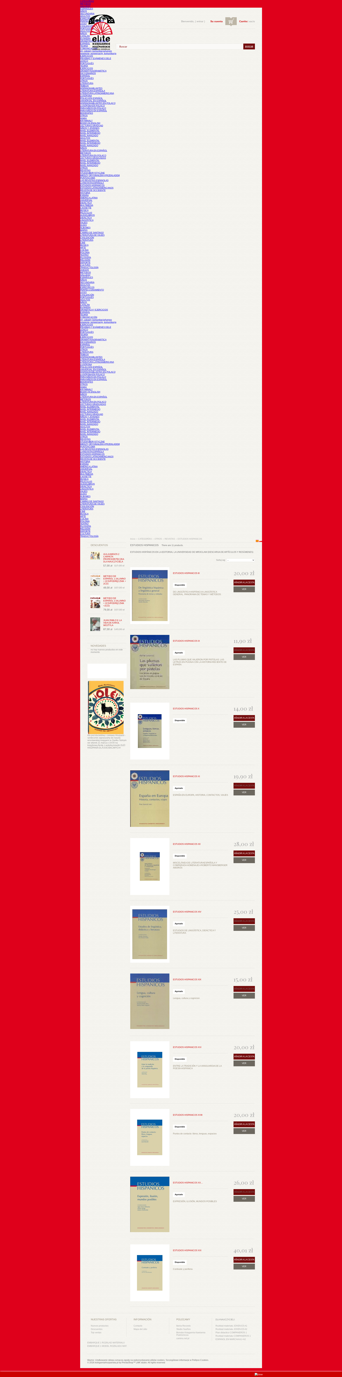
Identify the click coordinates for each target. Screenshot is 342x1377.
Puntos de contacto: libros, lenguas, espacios (195, 1133)
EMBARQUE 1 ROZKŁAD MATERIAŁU (106, 1342)
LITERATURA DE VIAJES (92, 235)
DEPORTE (85, 262)
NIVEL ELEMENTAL (90, 130)
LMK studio (141, 1362)
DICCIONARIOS (88, 73)
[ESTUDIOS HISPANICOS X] (149, 731)
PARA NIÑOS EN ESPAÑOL (93, 110)
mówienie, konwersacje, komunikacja (98, 53)
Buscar (249, 46)
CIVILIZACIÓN (87, 26)
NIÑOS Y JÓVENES (89, 128)
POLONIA (85, 252)
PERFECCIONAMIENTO (92, 290)
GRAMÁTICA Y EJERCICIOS (94, 310)
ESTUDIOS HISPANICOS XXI (187, 1250)
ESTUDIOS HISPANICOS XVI (187, 1047)
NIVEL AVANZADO (89, 135)
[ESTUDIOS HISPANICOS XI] (149, 798)
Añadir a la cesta (244, 582)
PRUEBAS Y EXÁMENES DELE (95, 58)
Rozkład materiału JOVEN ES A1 (231, 1326)
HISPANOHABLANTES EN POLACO (97, 103)
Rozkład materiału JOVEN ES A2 (231, 1329)
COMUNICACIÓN (88, 317)
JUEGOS (84, 270)
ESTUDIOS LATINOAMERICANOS (96, 188)
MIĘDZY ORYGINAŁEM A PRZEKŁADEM (100, 175)
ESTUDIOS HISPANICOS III (186, 573)
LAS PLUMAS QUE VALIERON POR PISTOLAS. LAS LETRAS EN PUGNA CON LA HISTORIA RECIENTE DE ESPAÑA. (200, 662)
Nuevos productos (99, 1326)
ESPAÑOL (85, 43)
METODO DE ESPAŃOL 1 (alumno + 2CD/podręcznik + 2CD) (114, 580)
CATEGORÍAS (87, 1)
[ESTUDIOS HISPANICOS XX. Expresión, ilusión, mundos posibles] (149, 1205)
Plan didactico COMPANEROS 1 (231, 1332)
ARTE (83, 247)
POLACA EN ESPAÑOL (91, 98)
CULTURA (85, 265)
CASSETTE (85, 208)
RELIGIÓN (85, 260)
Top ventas (96, 1332)
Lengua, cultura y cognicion (186, 998)
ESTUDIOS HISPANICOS (92, 185)
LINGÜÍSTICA (87, 220)
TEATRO (84, 255)
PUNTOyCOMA (87, 178)
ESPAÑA (84, 195)
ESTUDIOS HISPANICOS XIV (187, 912)
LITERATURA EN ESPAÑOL (93, 150)
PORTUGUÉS (87, 28)
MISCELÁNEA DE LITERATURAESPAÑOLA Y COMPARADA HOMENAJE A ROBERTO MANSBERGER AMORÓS (200, 865)
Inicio (132, 539)
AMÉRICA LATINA (89, 198)
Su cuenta (216, 21)
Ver (244, 589)
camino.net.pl (182, 1338)
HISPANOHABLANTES (91, 88)
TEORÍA (84, 46)
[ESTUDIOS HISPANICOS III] (149, 595)
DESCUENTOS (99, 545)
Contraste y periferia (183, 1269)
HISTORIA (85, 193)
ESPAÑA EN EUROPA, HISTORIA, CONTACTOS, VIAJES (200, 795)
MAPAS (83, 230)
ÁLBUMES (85, 227)
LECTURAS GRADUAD (91, 125)
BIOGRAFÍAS (86, 113)
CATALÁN (85, 36)
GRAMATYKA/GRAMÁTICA (93, 71)
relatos (83, 118)
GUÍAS (83, 225)
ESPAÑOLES (86, 8)
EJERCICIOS (86, 56)
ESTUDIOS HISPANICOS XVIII (187, 1115)
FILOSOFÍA (85, 257)
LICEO (83, 23)
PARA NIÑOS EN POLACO (93, 108)
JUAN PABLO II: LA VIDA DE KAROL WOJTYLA (112, 623)
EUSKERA (85, 38)
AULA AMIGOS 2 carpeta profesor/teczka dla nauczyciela (113, 558)
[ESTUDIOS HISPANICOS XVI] (149, 1069)
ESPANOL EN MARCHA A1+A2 (231, 1339)
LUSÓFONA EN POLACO (92, 106)
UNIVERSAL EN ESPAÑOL (93, 101)
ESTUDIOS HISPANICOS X (186, 708)
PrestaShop (127, 1362)
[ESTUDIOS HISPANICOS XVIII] (149, 1137)
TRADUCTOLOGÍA (89, 267)
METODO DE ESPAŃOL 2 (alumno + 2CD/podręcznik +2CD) (114, 602)
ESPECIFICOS (87, 18)
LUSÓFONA (86, 96)
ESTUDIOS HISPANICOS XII (186, 844)
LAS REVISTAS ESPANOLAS (94, 180)
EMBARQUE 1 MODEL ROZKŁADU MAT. (107, 1346)
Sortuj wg (220, 560)
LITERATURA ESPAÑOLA (92, 91)
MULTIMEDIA (86, 205)
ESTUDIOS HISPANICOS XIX (187, 979)
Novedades (98, 645)
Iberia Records (183, 1326)
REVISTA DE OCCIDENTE (93, 190)
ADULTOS (85, 16)
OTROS (84, 81)
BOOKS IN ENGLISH (90, 123)
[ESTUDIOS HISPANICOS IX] (149, 663)
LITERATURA (86, 83)
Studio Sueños (183, 1329)
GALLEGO (85, 6)
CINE (82, 242)
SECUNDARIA (87, 13)
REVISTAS (85, 170)
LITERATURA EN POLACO (93, 155)
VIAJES (83, 222)
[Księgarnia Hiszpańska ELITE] (99, 25)
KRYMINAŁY (86, 120)
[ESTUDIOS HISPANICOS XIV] (149, 934)
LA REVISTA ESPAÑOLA (92, 183)
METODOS (85, 3)
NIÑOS (83, 11)
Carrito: (243, 21)
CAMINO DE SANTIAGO (92, 232)
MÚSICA (84, 210)
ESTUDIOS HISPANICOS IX (186, 641)
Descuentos (96, 1329)
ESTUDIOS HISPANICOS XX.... (188, 1182)
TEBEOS (84, 86)
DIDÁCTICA (86, 203)
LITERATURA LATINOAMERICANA (97, 93)
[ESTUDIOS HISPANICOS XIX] (149, 1002)
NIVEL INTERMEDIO (90, 133)
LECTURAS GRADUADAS (93, 158)
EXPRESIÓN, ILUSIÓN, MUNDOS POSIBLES (195, 1201)
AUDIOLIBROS (87, 215)
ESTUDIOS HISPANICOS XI (186, 776)
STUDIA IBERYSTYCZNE (92, 173)
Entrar (200, 21)
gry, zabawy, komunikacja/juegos (96, 320)
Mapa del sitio (140, 1329)
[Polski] (260, 541)
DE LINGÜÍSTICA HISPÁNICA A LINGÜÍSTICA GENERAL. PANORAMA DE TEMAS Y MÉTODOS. (197, 593)
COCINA (84, 250)
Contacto (138, 1326)
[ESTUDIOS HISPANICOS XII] (149, 866)
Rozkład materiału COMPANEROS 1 (233, 1336)
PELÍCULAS (86, 213)
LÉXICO (84, 61)
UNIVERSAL (86, 200)
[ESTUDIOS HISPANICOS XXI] (149, 1272)
